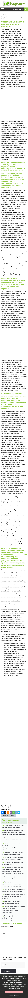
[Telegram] (16, 812)
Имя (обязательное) (7, 926)
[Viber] (11, 812)
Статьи (5, 15)
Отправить (8, 971)
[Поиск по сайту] (26, 9)
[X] (5, 812)
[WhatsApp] (13, 812)
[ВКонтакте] (2, 812)
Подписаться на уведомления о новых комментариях (14, 958)
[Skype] (19, 812)
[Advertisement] (14, 105)
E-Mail (3, 933)
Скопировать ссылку (8, 815)
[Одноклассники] (8, 812)
